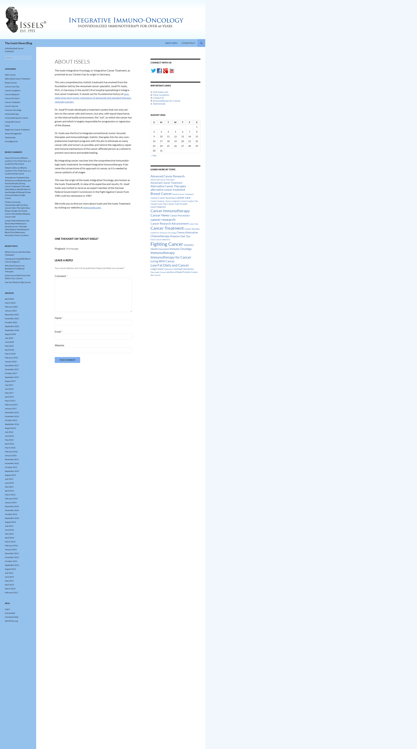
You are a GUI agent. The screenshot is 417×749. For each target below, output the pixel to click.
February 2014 (11, 545)
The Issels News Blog (18, 43)
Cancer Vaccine (11, 106)
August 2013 (10, 569)
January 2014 (11, 549)
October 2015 (11, 467)
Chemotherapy (160, 236)
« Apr (154, 155)
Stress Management (13, 133)
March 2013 (10, 588)
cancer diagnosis (158, 207)
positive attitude (174, 272)
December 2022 (12, 314)
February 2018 (11, 357)
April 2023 (9, 299)
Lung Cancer (157, 269)
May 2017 (9, 393)
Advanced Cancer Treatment (166, 182)
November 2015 (12, 463)
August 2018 (10, 334)
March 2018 (10, 353)
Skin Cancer (156, 275)
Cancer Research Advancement (169, 223)
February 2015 (11, 498)
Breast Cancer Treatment (183, 194)
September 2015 (12, 471)
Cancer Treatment (167, 228)
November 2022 (12, 318)
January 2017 (11, 408)
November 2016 (12, 416)
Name (59, 317)
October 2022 (11, 322)
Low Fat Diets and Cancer (170, 265)
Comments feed (11, 617)
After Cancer (10, 75)
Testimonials (159, 103)
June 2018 (9, 342)
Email (58, 331)
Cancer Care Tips (159, 204)
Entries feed (10, 613)
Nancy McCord (11, 158)
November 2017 (12, 369)
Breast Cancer (161, 193)
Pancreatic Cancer (158, 272)
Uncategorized (11, 141)
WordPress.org (11, 621)
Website (59, 345)
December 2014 (12, 506)
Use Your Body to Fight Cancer (18, 282)
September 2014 (12, 518)
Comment (61, 275)
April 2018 (9, 350)
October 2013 (11, 561)
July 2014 (9, 526)
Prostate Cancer (190, 272)
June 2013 (9, 577)
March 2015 (10, 494)
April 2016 (9, 444)
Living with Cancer (13, 122)
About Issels (171, 43)
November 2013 (12, 557)
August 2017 (10, 381)
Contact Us (158, 97)
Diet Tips (185, 236)
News (7, 125)
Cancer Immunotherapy (170, 211)
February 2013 (11, 592)
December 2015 (12, 459)
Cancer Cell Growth (177, 203)
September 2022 (12, 326)
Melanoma (168, 269)
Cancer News (160, 215)
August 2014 (10, 522)
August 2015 (10, 475)
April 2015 (9, 490)
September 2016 (12, 424)
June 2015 (9, 483)
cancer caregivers (172, 201)
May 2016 (9, 440)
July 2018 (9, 338)
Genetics (189, 244)
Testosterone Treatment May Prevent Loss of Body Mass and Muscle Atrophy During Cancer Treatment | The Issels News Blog (18, 183)
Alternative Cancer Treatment (17, 78)
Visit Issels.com (160, 92)
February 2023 (11, 307)
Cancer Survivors (12, 98)
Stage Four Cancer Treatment (17, 129)
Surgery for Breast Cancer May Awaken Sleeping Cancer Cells (17, 214)
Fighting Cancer (167, 244)
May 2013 (9, 581)
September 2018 (12, 330)
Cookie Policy (188, 43)
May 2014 (9, 534)
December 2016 (12, 412)
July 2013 (9, 573)
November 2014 (12, 510)
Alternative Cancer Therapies (168, 186)
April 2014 (9, 537)
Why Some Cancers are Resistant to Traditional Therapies (14, 268)
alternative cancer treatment (168, 189)
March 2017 (10, 400)
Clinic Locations (161, 94)
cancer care (183, 197)
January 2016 (11, 455)
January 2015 (11, 502)
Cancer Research (12, 94)
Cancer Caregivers (13, 90)
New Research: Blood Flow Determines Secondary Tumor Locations (17, 232)
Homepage (72, 248)
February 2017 (11, 404)
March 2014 (10, 541)
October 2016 (11, 420)
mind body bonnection (183, 269)
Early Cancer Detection (160, 239)
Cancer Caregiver (158, 201)
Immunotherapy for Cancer (166, 100)
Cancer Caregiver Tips (189, 201)
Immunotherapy (163, 253)
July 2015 (9, 479)
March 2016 (10, 447)
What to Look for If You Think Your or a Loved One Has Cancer (18, 161)
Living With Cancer (163, 261)
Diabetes (175, 236)
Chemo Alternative (187, 232)
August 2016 (10, 428)
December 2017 (12, 365)
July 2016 (9, 432)
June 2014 (9, 530)
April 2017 (9, 397)
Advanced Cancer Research (168, 176)
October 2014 (11, 514)
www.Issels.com (92, 207)
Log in (7, 609)
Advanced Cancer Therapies (162, 180)
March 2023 (10, 303)
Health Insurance (160, 248)
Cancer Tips (193, 224)
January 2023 (11, 310)
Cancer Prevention (180, 215)
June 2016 (9, 436)
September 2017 (12, 377)
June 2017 (9, 389)
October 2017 (11, 373)
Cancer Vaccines (192, 229)
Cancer (154, 198)
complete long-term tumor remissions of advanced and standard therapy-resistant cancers (93, 97)
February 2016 (11, 451)
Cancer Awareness (167, 198)
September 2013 (12, 565)
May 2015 (9, 487)
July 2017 (9, 385)
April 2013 (9, 584)
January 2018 (11, 361)
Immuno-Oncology (180, 249)
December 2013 (12, 553)
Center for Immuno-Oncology (163, 233)
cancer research (163, 219)
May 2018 (9, 346)
